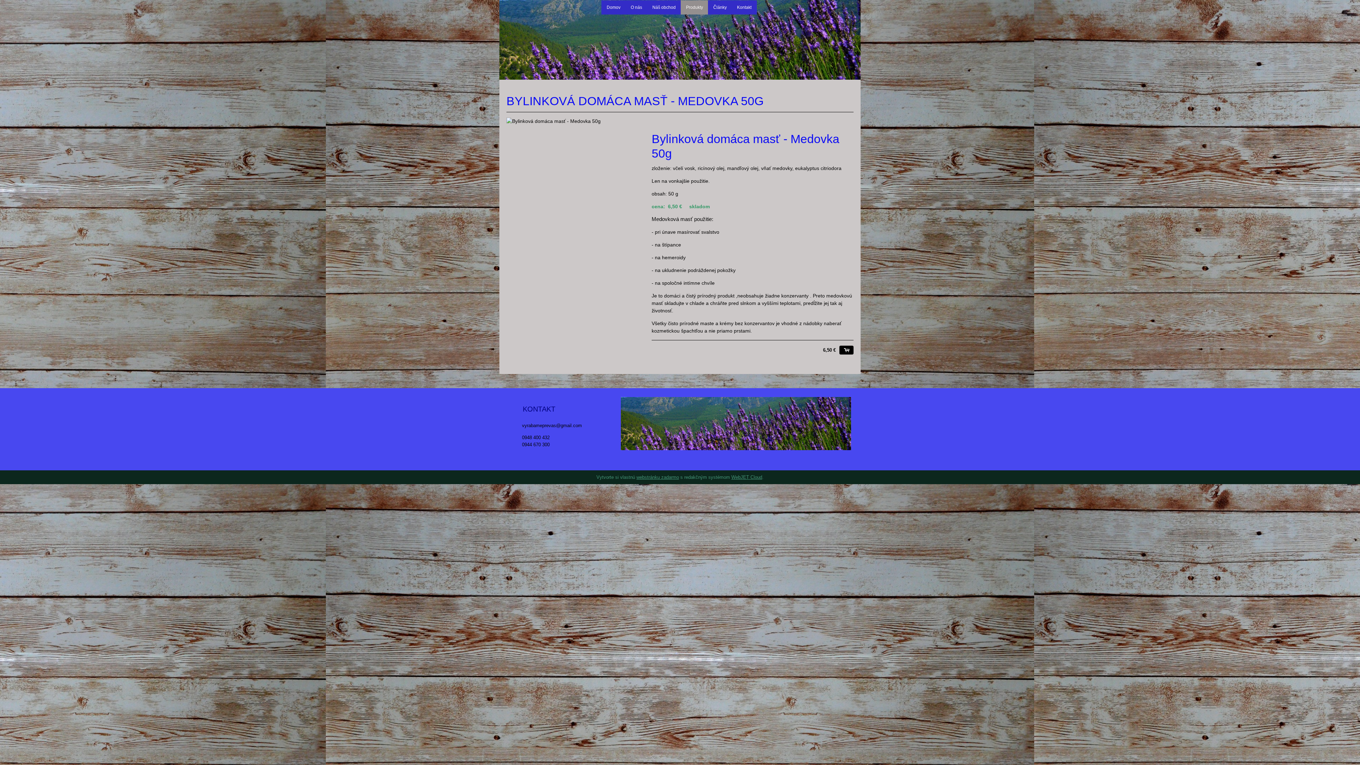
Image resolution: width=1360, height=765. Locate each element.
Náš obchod (664, 7)
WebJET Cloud (746, 477)
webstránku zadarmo (657, 477)
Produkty (694, 7)
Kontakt (744, 7)
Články (720, 7)
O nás (636, 7)
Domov (613, 7)
